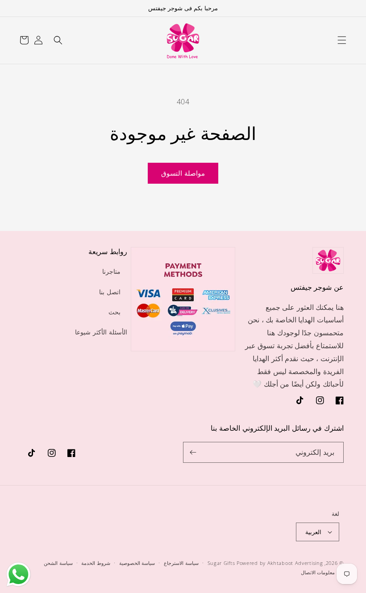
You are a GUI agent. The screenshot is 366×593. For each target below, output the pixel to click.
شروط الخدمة (95, 563)
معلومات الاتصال (318, 572)
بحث (114, 312)
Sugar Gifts (221, 563)
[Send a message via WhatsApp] (18, 574)
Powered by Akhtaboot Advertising (280, 563)
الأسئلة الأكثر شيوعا (101, 332)
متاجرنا (111, 271)
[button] (342, 40)
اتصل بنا (110, 292)
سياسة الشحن (58, 563)
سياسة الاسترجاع (181, 563)
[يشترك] (193, 452)
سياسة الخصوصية (137, 563)
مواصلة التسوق (183, 173)
